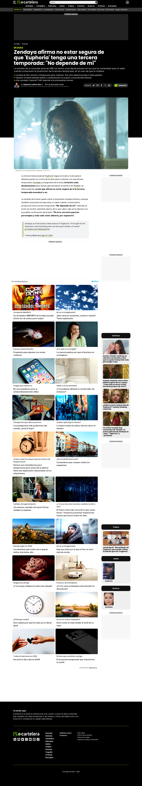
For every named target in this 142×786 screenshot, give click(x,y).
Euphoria (49, 175)
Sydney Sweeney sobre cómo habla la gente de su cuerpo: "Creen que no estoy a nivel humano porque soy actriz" (115, 383)
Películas (52, 6)
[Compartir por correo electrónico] (97, 85)
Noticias (29, 6)
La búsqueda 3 (49, 10)
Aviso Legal (81, 733)
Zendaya (37, 182)
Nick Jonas (101, 10)
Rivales (77, 185)
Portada (17, 44)
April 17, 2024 (47, 235)
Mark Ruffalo (27, 10)
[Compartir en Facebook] (101, 85)
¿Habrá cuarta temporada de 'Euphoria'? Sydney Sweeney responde (116, 407)
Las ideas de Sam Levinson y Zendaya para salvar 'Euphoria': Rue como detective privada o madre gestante (58, 75)
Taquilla (48, 752)
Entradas (112, 6)
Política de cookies (83, 737)
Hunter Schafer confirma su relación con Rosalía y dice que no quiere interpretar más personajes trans (116, 359)
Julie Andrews (81, 10)
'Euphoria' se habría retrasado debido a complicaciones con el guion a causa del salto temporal (53, 78)
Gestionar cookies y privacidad (87, 739)
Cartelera (40, 6)
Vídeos (71, 6)
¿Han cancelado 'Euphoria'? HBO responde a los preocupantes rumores (44, 80)
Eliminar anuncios (71, 14)
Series (62, 6)
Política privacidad (84, 735)
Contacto (63, 735)
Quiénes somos (65, 733)
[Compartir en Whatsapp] (109, 85)
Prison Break (110, 10)
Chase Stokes (59, 10)
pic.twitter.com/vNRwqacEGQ (37, 229)
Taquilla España (70, 10)
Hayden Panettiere (121, 10)
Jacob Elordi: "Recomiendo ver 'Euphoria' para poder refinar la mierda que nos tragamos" (116, 549)
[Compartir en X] (105, 85)
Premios (81, 6)
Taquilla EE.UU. (38, 10)
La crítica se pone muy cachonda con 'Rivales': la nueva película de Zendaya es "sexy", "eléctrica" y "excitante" (116, 432)
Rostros (91, 6)
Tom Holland (92, 10)
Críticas (101, 6)
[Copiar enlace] (93, 85)
